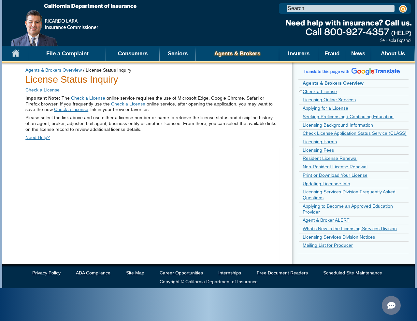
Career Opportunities (181, 272)
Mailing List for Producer (328, 245)
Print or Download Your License (335, 175)
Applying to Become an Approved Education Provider (348, 209)
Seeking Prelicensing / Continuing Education (348, 116)
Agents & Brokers (237, 53)
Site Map (135, 272)
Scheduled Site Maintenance (352, 272)
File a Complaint (67, 53)
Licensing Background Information (338, 125)
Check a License (42, 89)
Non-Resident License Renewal (335, 166)
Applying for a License (325, 108)
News (358, 53)
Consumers (133, 53)
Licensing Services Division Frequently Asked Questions (349, 194)
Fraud (331, 53)
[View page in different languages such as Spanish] (352, 71)
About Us (393, 53)
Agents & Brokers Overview (53, 70)
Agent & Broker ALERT (326, 220)
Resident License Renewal (330, 158)
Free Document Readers (282, 272)
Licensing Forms (320, 141)
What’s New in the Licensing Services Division (350, 228)
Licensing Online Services (329, 99)
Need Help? (37, 137)
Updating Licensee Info (326, 183)
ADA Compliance (93, 272)
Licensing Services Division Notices (339, 237)
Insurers (298, 53)
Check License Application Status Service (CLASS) (355, 133)
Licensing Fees (318, 150)
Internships (229, 272)
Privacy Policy (46, 272)
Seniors (178, 53)
